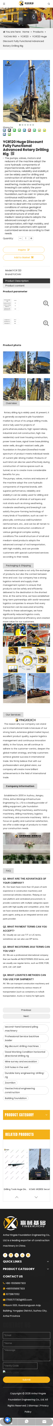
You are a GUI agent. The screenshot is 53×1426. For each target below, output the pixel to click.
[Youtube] (22, 1255)
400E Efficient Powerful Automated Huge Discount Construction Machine (15, 1189)
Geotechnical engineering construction (20, 1090)
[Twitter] (16, 1255)
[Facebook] (5, 1255)
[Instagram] (28, 1255)
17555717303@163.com (19, 1299)
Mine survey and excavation (21, 1061)
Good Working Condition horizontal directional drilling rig (25, 1054)
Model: (9, 270)
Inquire (22, 250)
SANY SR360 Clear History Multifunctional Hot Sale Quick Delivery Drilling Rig (40, 1189)
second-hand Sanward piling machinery (21, 1028)
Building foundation (16, 1098)
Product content (15, 285)
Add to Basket (22, 257)
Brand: (9, 274)
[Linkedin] (11, 1255)
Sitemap (33, 1405)
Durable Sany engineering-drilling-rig (25, 1075)
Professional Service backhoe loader (22, 1038)
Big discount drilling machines (22, 1046)
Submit (27, 1379)
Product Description (17, 281)
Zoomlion (10, 1082)
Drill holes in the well (16, 1067)
